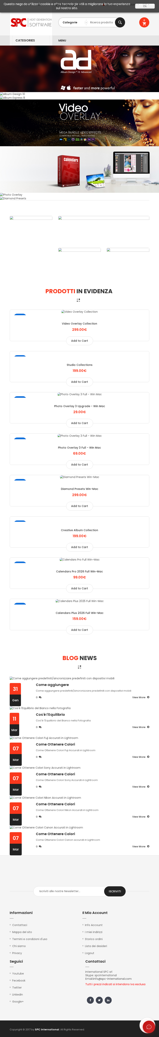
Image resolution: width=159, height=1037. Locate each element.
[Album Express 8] (12, 97)
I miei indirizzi (93, 932)
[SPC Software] (31, 22)
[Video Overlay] (79, 123)
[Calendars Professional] (79, 169)
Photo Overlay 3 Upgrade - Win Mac (79, 406)
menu (62, 40)
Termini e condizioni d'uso (29, 939)
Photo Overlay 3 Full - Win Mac (79, 448)
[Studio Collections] (79, 353)
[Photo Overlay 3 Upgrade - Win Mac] (79, 394)
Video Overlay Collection (79, 324)
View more (138, 697)
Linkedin (17, 995)
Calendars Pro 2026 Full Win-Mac (79, 571)
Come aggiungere (52, 684)
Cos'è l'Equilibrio (50, 714)
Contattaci (19, 925)
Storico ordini (94, 939)
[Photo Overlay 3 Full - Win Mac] (79, 435)
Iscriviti (115, 891)
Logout (89, 953)
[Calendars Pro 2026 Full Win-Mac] (79, 559)
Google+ (18, 1002)
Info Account (94, 925)
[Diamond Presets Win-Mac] (79, 477)
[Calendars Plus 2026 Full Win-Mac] (79, 601)
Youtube (18, 973)
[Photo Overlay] (11, 194)
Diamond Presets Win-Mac (79, 489)
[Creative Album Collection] (79, 518)
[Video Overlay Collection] (79, 311)
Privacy (17, 953)
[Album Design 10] (79, 68)
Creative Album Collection (79, 530)
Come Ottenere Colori (55, 744)
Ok (145, 6)
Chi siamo (19, 946)
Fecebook (18, 980)
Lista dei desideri (96, 946)
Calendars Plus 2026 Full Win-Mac (80, 613)
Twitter (17, 987)
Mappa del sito (22, 932)
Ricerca (120, 22)
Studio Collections (79, 365)
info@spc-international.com (112, 979)
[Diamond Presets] (13, 198)
